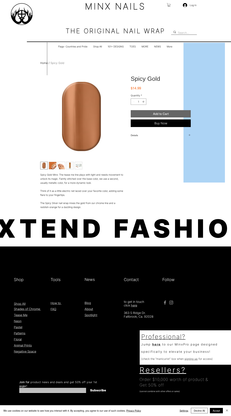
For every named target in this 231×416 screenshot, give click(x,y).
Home (44, 63)
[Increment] (144, 102)
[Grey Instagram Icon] (171, 302)
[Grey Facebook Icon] (165, 302)
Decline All (199, 410)
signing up (191, 358)
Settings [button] (184, 410)
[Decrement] (133, 102)
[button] (169, 5)
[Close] (227, 410)
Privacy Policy (133, 410)
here (156, 344)
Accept (216, 410)
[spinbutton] (138, 102)
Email (21, 387)
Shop (19, 279)
